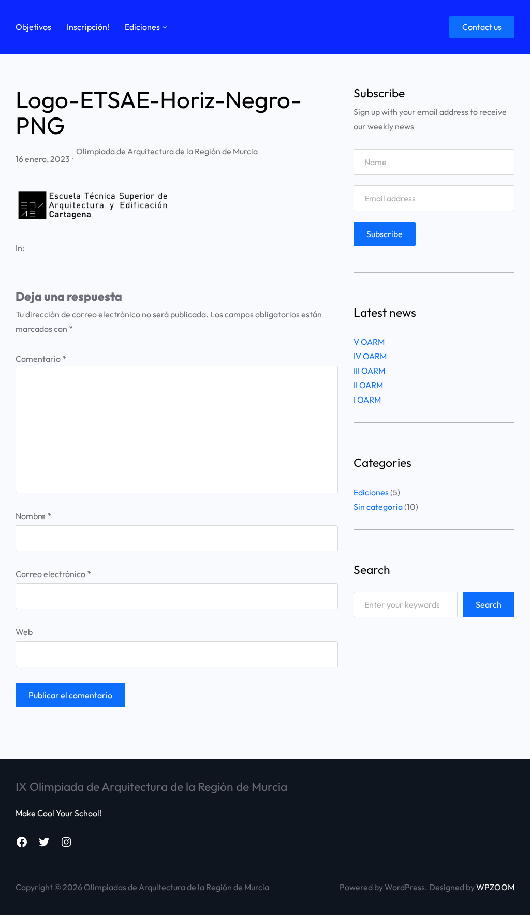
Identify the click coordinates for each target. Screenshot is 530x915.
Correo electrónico (53, 574)
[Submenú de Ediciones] (164, 26)
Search (489, 604)
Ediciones (371, 492)
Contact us (482, 27)
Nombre (33, 516)
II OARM (368, 385)
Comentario (41, 358)
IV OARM (370, 356)
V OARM (369, 341)
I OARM (367, 399)
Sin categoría (378, 506)
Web (24, 632)
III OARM (369, 370)
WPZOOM (495, 887)
